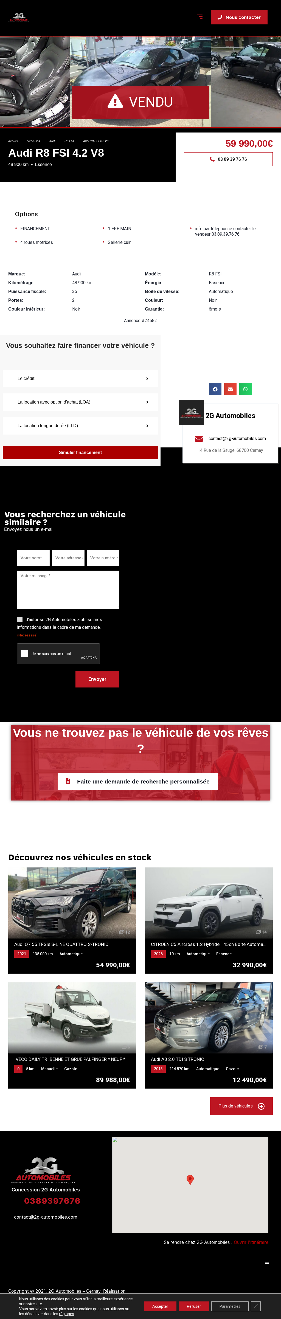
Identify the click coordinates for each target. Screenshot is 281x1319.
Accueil (13, 141)
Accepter (160, 1306)
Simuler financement (80, 452)
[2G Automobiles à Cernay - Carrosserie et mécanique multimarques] (18, 17)
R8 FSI (69, 141)
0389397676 (52, 1200)
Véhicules (33, 141)
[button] (215, 389)
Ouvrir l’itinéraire (251, 1242)
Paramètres (230, 1306)
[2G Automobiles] (191, 412)
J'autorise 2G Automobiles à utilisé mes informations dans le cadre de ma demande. (59, 627)
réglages (66, 1314)
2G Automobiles (230, 416)
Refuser (194, 1306)
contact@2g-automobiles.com (45, 1217)
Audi (52, 141)
